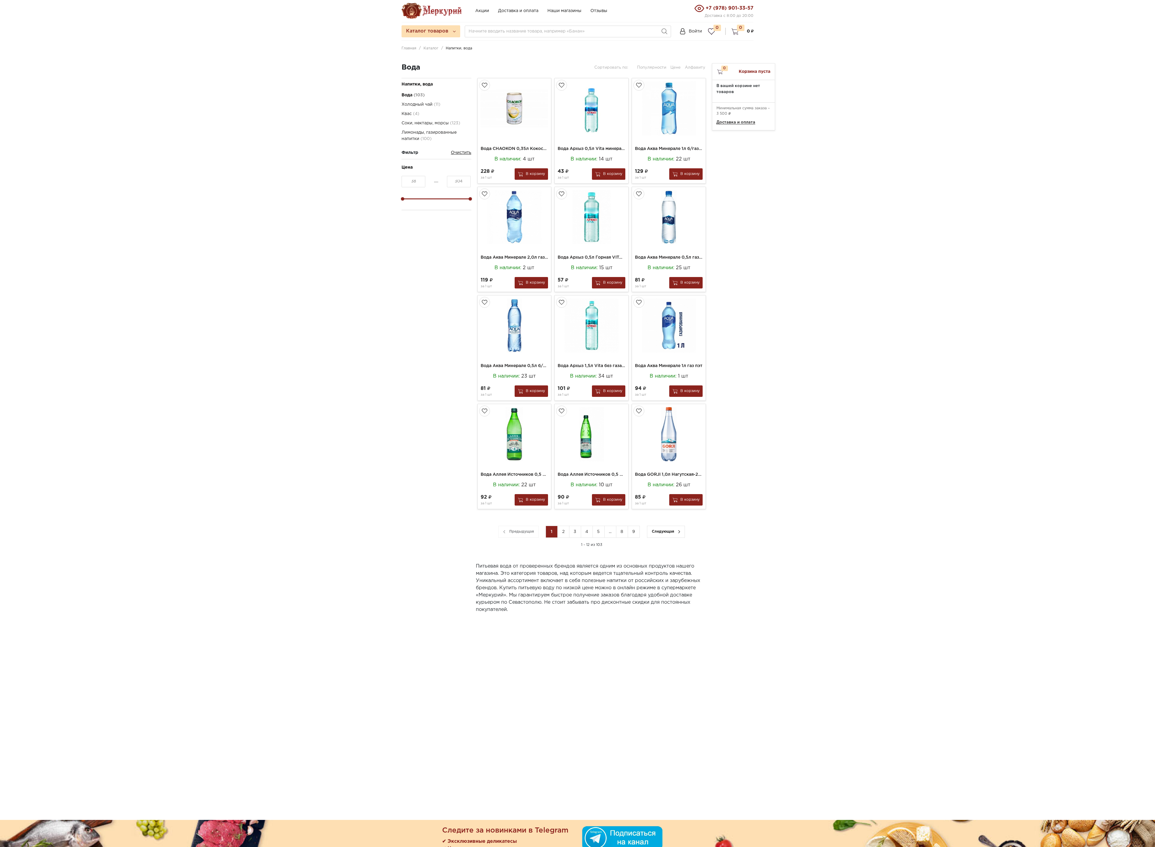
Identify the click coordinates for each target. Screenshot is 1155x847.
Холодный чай (421, 104)
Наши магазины (564, 11)
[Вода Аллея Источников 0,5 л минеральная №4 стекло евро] (514, 434)
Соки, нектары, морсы (431, 123)
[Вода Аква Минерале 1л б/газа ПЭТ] (669, 108)
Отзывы (598, 11)
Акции (482, 11)
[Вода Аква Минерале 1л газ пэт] (669, 325)
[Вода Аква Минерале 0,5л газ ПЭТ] (669, 217)
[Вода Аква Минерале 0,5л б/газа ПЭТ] (514, 325)
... (610, 532)
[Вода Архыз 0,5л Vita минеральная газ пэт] (591, 108)
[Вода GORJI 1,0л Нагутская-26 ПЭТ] (669, 434)
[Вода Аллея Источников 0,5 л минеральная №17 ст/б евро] (591, 434)
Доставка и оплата (518, 11)
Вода (413, 95)
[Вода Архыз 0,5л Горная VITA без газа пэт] (591, 217)
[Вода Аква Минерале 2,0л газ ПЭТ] (514, 217)
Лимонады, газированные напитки (429, 136)
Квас (410, 114)
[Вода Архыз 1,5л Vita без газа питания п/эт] (591, 325)
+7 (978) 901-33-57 (729, 8)
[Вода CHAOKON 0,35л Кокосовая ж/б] (514, 108)
